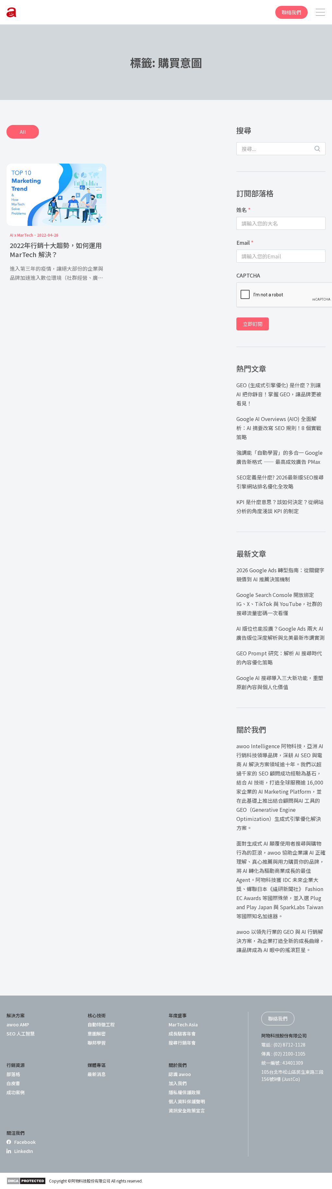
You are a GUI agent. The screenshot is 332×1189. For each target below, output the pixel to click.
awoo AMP (17, 1024)
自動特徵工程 (101, 1024)
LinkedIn (23, 1151)
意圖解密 (97, 1033)
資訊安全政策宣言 (187, 1110)
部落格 (13, 1074)
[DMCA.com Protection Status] (26, 1181)
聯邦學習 (97, 1042)
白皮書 (13, 1083)
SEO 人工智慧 (20, 1033)
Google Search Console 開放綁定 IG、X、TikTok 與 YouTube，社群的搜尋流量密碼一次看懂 (279, 604)
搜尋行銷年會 (182, 1042)
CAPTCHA (248, 275)
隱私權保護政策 (184, 1092)
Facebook (25, 1142)
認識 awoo (180, 1074)
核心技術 (97, 1015)
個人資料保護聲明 (187, 1101)
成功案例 (15, 1092)
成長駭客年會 (182, 1033)
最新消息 (97, 1074)
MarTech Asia (183, 1024)
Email (245, 242)
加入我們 (178, 1083)
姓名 (243, 210)
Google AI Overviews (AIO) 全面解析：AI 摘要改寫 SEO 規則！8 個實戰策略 (278, 428)
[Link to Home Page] (11, 12)
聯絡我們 (291, 12)
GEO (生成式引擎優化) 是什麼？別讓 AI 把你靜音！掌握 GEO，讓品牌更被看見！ (278, 394)
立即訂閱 (252, 323)
